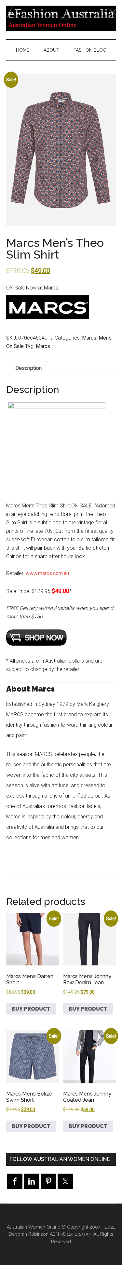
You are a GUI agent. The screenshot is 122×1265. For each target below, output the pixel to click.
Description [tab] (28, 368)
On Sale (15, 346)
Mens (105, 338)
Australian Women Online (33, 1227)
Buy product (31, 1009)
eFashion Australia (61, 18)
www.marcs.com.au (47, 573)
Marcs (89, 338)
